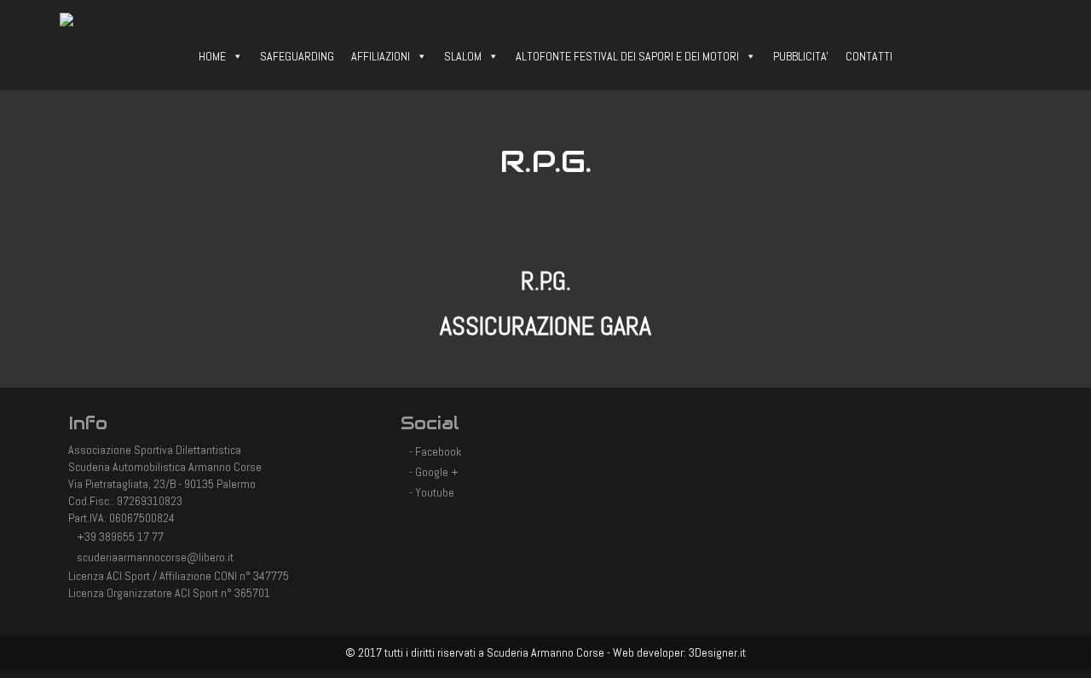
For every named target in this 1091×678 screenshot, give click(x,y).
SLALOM (463, 56)
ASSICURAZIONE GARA (545, 326)
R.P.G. (546, 281)
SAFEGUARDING (297, 56)
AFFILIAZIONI (380, 56)
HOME (212, 56)
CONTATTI (869, 56)
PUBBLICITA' (800, 56)
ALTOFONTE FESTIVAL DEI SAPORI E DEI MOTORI (627, 56)
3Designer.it (717, 652)
